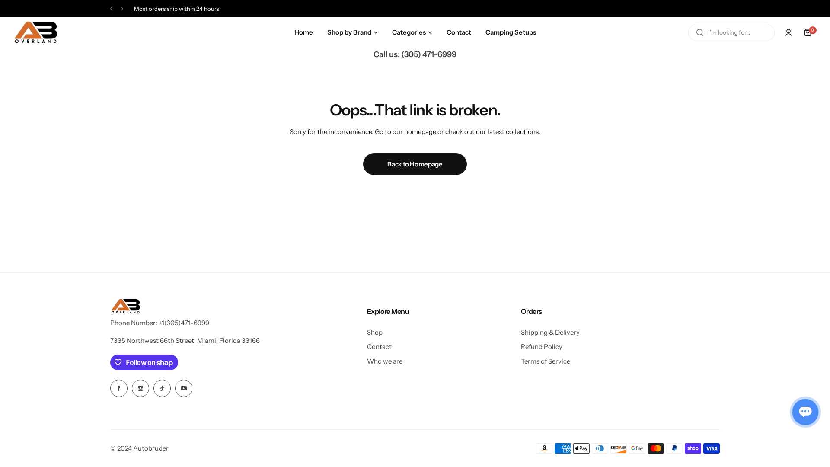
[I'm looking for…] (699, 32)
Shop (375, 332)
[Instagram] (140, 388)
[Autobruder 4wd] (35, 32)
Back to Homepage (414, 164)
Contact (379, 346)
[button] (111, 9)
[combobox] (731, 32)
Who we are (384, 361)
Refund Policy (541, 346)
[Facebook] (119, 388)
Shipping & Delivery (550, 332)
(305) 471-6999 (428, 54)
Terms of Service (545, 361)
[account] (788, 32)
